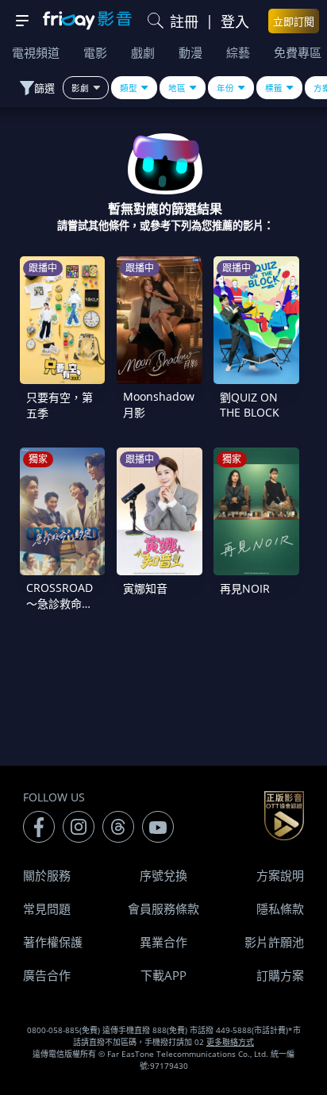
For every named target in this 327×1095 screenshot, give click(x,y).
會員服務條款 (163, 908)
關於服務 (47, 875)
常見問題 (47, 908)
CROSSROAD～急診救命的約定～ (59, 603)
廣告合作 (47, 975)
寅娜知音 (145, 588)
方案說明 (280, 875)
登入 (235, 21)
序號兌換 (163, 875)
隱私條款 (280, 908)
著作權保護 (53, 942)
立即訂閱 (293, 21)
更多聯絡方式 (230, 1041)
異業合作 (163, 942)
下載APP (163, 975)
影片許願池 (274, 942)
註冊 (184, 21)
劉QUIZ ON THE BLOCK (249, 405)
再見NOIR (245, 588)
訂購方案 (280, 975)
